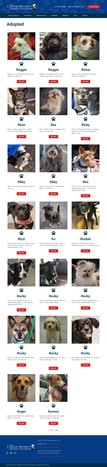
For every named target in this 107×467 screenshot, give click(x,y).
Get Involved (27, 15)
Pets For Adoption (13, 15)
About (75, 15)
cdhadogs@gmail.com (54, 444)
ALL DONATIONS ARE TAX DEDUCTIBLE (49, 456)
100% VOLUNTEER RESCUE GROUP (48, 447)
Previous (51, 430)
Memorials (65, 15)
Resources (54, 15)
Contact (85, 15)
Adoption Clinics (41, 15)
